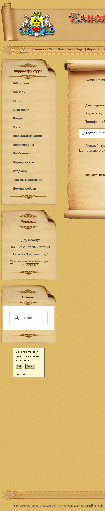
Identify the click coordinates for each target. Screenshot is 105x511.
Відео (80, 49)
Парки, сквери (23, 162)
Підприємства (23, 145)
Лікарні (18, 118)
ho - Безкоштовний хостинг (30, 247)
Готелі (17, 101)
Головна (40, 49)
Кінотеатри (21, 110)
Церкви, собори (24, 188)
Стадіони (20, 171)
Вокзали (19, 92)
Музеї (17, 127)
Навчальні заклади (27, 136)
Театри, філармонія (27, 180)
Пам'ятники (21, 153)
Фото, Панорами (61, 49)
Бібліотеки (21, 83)
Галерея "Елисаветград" (30, 254)
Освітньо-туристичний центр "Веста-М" (30, 263)
